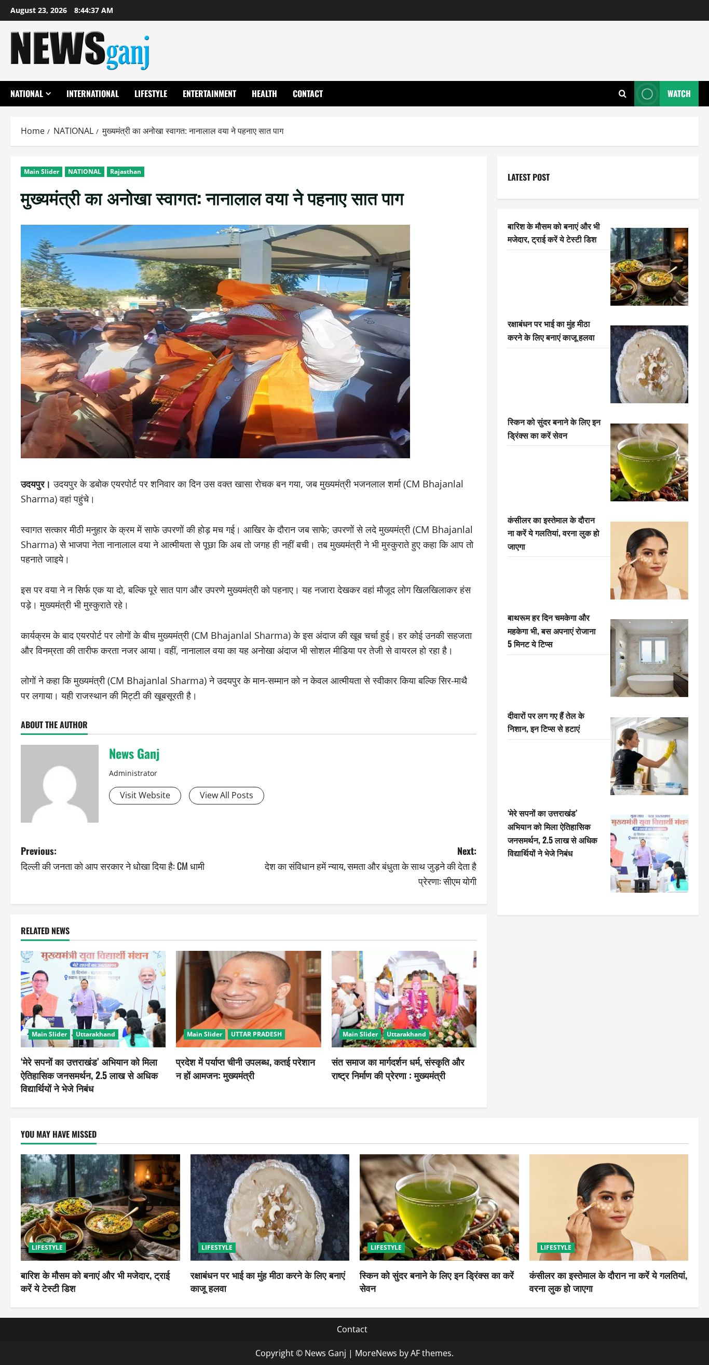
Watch (679, 93)
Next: (370, 866)
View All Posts (226, 795)
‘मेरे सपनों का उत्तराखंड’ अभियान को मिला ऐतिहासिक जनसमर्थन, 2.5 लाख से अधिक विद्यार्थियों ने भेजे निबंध (89, 1074)
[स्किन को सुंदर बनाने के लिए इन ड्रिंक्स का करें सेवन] (649, 462)
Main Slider (41, 171)
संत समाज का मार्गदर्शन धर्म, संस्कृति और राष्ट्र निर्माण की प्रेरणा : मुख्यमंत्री (398, 1068)
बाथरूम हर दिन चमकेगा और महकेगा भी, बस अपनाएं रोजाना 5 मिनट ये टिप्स (552, 630)
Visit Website (145, 795)
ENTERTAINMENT (209, 93)
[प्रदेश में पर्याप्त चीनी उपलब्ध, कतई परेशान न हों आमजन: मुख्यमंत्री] (248, 999)
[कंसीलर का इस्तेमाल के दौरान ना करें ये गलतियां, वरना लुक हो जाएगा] (649, 560)
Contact (308, 93)
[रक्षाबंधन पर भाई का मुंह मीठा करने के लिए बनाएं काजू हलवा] (649, 364)
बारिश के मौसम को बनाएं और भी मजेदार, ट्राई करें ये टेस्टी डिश (554, 232)
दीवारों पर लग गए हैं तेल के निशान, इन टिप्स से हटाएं (546, 722)
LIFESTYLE (150, 93)
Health (264, 93)
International (92, 93)
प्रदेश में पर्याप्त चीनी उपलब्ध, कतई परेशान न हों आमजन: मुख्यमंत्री (245, 1068)
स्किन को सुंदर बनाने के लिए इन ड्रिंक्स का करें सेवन (554, 428)
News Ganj (134, 753)
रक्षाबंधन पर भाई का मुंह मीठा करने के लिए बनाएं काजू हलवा (551, 330)
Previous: (112, 858)
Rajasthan (125, 171)
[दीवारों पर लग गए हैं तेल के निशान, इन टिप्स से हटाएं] (649, 756)
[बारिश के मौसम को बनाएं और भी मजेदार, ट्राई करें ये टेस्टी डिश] (649, 267)
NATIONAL (26, 93)
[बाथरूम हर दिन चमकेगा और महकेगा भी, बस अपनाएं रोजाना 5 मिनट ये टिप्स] (649, 658)
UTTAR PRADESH (256, 1034)
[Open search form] (622, 94)
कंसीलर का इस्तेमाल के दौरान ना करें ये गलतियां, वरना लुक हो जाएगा (553, 532)
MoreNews (376, 1353)
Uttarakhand (95, 1034)
